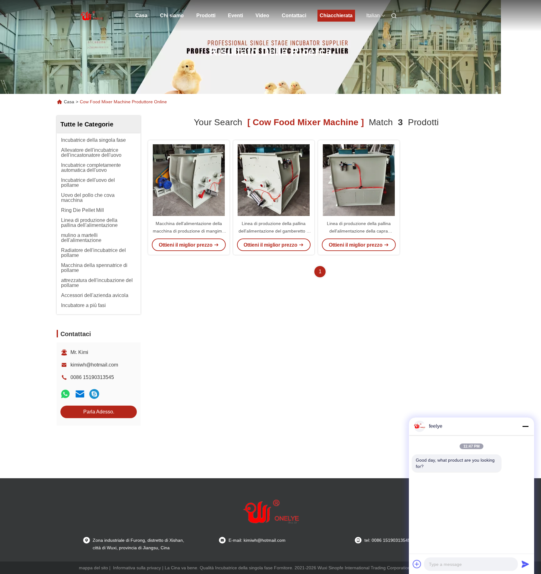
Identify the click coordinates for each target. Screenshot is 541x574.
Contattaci (294, 15)
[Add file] (417, 564)
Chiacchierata (336, 15)
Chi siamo (172, 15)
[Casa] (91, 15)
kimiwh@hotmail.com (94, 364)
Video (262, 15)
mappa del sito (93, 567)
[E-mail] (79, 394)
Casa (141, 15)
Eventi (235, 15)
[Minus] (525, 426)
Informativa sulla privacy (137, 567)
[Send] (525, 564)
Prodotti (205, 15)
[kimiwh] (94, 394)
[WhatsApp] (65, 394)
